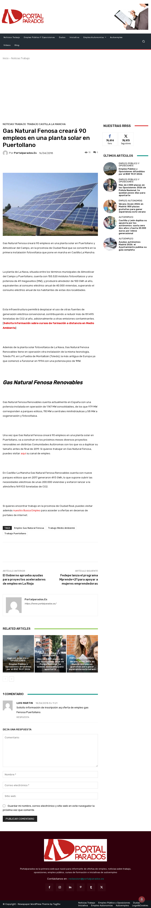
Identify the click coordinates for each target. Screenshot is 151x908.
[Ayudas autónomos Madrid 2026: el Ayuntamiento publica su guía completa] (110, 244)
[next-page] (11, 679)
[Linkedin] (70, 887)
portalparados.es (25, 153)
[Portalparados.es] (23, 16)
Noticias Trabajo (20, 58)
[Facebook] (49, 887)
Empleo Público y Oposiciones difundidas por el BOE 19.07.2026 (18, 667)
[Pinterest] (81, 887)
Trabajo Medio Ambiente (61, 527)
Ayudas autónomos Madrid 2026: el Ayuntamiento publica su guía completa (133, 246)
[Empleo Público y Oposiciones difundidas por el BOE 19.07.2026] (18, 654)
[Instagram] (60, 887)
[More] (77, 164)
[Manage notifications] (142, 899)
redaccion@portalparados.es (86, 878)
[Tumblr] (91, 887)
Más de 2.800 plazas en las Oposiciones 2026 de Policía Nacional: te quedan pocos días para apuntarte (50, 664)
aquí (23, 453)
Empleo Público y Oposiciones (18, 659)
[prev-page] (5, 679)
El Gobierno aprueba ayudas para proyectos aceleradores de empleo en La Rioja (24, 579)
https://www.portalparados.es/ (40, 604)
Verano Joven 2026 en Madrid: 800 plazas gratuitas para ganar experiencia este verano (82, 665)
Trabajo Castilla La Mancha (46, 124)
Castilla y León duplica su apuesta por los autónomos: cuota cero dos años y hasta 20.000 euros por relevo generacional (133, 227)
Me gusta (110, 135)
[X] (101, 887)
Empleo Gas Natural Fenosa (29, 527)
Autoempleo (126, 217)
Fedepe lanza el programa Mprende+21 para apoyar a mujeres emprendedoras (78, 579)
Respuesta (23, 717)
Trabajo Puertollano (15, 533)
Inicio (6, 58)
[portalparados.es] (6, 153)
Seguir (126, 135)
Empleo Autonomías (82, 658)
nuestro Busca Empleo (27, 510)
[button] (143, 41)
